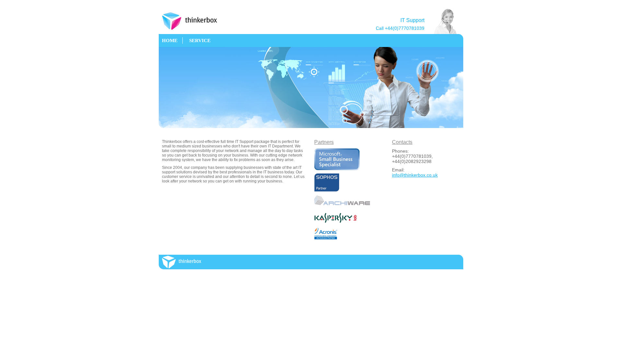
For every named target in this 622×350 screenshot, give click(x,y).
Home (170, 40)
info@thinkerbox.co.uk (415, 175)
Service (200, 40)
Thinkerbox (194, 21)
